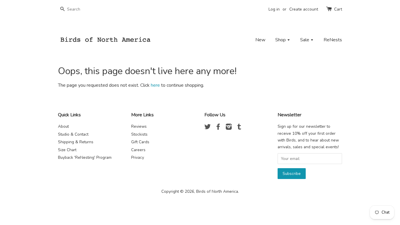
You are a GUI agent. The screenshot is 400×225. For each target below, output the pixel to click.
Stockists (139, 134)
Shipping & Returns (75, 142)
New (260, 40)
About (63, 126)
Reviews (139, 126)
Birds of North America (217, 191)
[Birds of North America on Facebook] (218, 128)
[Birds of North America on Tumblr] (239, 128)
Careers (138, 150)
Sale (305, 40)
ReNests (333, 40)
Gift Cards (140, 142)
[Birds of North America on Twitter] (207, 128)
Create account (303, 9)
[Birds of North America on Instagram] (228, 128)
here (155, 85)
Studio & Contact (73, 134)
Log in (274, 9)
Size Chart (67, 150)
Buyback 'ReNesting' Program (85, 157)
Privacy (137, 157)
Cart (338, 9)
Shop (281, 40)
